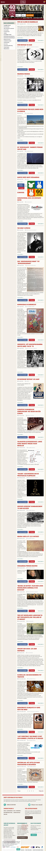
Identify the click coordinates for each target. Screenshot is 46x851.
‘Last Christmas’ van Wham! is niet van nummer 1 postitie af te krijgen (30, 737)
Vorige (19, 791)
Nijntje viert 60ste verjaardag (28, 177)
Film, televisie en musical (33, 46)
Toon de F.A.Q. (28, 817)
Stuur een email (36, 805)
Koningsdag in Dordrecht (26, 304)
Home (5, 810)
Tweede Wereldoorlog (31, 265)
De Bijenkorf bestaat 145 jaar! (28, 379)
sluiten (18, 849)
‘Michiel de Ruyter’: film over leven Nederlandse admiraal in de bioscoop (30, 588)
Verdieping (18, 810)
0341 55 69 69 (11, 805)
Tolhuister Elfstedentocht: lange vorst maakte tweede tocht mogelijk (29, 444)
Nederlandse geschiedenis (9, 36)
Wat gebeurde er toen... (8, 812)
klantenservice (9, 799)
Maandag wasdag (23, 74)
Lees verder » (20, 37)
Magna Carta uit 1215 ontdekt (28, 536)
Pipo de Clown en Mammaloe (27, 22)
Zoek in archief (30, 15)
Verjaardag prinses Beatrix (27, 566)
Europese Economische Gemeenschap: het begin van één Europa (29, 411)
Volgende (41, 791)
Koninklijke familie (30, 306)
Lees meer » (41, 40)
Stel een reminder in (22, 837)
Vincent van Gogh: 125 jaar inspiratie (27, 650)
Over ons (5, 814)
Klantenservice (10, 810)
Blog (14, 810)
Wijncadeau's (6, 48)
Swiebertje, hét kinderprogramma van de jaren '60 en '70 (29, 345)
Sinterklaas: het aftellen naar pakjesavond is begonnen (28, 763)
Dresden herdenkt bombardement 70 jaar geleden (29, 507)
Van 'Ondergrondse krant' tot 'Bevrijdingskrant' (28, 262)
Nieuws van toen (30, 415)
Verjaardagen (6, 47)
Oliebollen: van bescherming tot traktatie (29, 676)
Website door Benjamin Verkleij (38, 849)
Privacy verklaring (28, 849)
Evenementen (30, 621)
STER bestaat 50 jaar (24, 45)
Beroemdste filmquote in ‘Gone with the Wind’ (28, 709)
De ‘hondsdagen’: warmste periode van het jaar (30, 148)
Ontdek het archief (7, 40)
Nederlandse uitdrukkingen (9, 37)
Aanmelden (34, 834)
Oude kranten (6, 42)
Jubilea (27, 179)
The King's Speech (23, 228)
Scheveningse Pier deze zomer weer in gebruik (30, 110)
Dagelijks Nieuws (29, 75)
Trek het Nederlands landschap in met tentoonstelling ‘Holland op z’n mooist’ (29, 617)
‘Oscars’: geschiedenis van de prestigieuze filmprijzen (28, 475)
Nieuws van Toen (17, 812)
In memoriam (6, 31)
